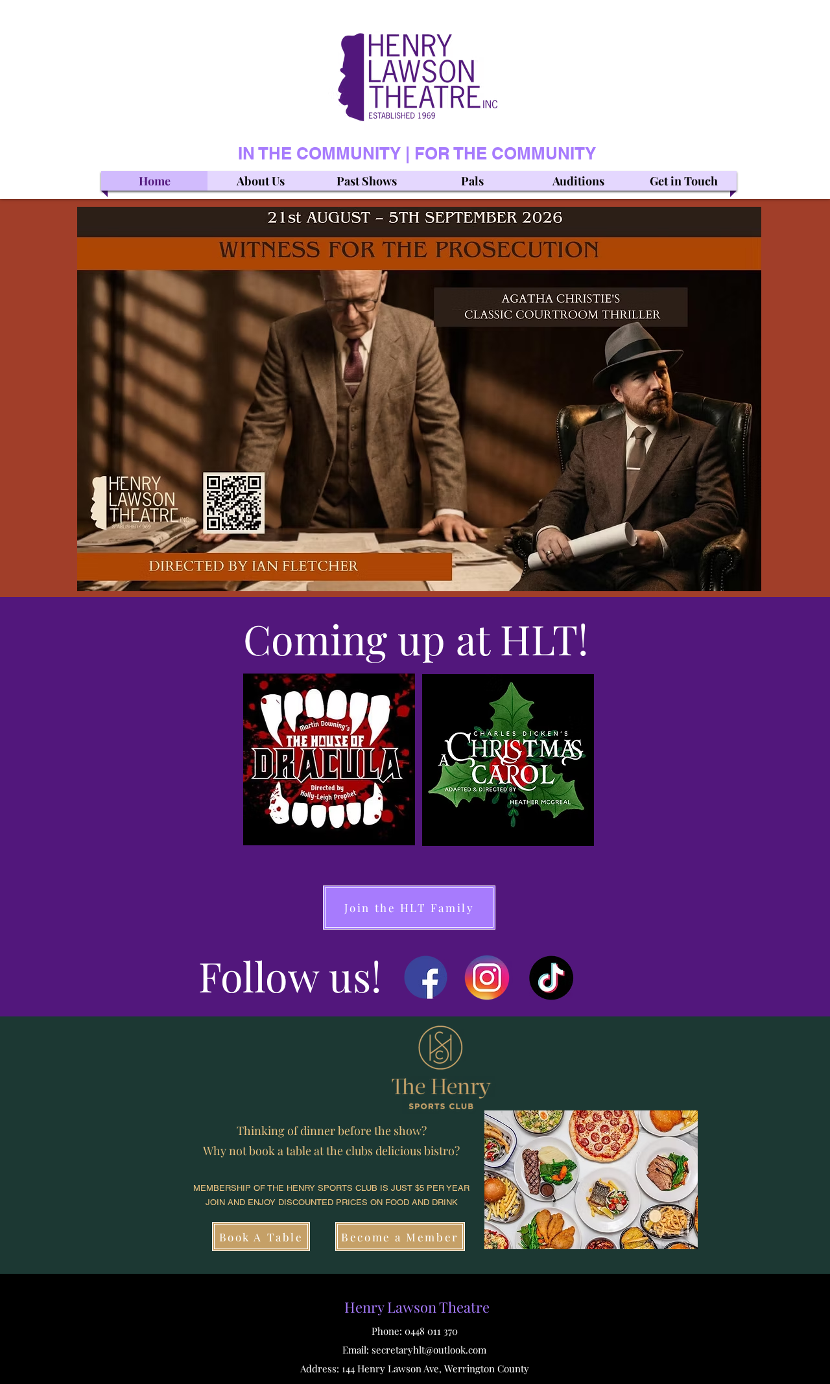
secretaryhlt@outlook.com (429, 1349)
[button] (591, 1179)
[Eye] (425, 977)
